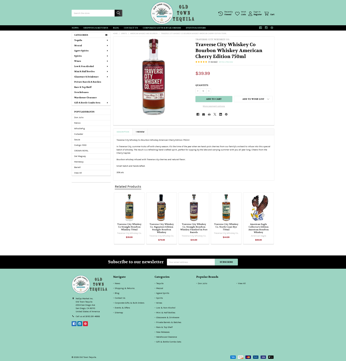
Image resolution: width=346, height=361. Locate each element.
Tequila (78, 40)
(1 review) (212, 62)
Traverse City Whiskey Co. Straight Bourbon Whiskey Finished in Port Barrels (193, 228)
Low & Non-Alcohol (84, 66)
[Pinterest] (272, 27)
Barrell (77, 167)
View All (78, 173)
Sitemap (119, 312)
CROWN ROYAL (81, 150)
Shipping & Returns (95, 27)
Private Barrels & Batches (87, 82)
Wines (77, 61)
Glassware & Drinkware (86, 76)
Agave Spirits (81, 50)
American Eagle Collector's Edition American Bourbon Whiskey (258, 228)
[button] (253, 99)
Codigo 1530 (80, 145)
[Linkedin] (220, 114)
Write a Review (226, 62)
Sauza (77, 139)
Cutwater (78, 134)
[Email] (203, 114)
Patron (77, 123)
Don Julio (79, 117)
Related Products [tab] (128, 186)
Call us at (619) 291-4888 (88, 316)
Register (258, 14)
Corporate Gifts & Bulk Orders (162, 27)
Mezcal (78, 45)
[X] (214, 114)
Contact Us (131, 27)
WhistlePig (79, 128)
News (75, 27)
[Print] (209, 114)
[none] (153, 76)
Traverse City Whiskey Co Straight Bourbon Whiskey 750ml (129, 227)
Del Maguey (80, 156)
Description (123, 132)
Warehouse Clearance (85, 97)
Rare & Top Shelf (83, 87)
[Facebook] (260, 27)
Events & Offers (196, 27)
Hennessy (78, 161)
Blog (116, 27)
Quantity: (201, 85)
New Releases (81, 92)
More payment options (214, 106)
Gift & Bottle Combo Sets (87, 102)
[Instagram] (266, 27)
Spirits (78, 56)
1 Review (140, 132)
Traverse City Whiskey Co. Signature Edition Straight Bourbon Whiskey (161, 228)
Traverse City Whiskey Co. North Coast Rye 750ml (226, 227)
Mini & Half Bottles (84, 71)
